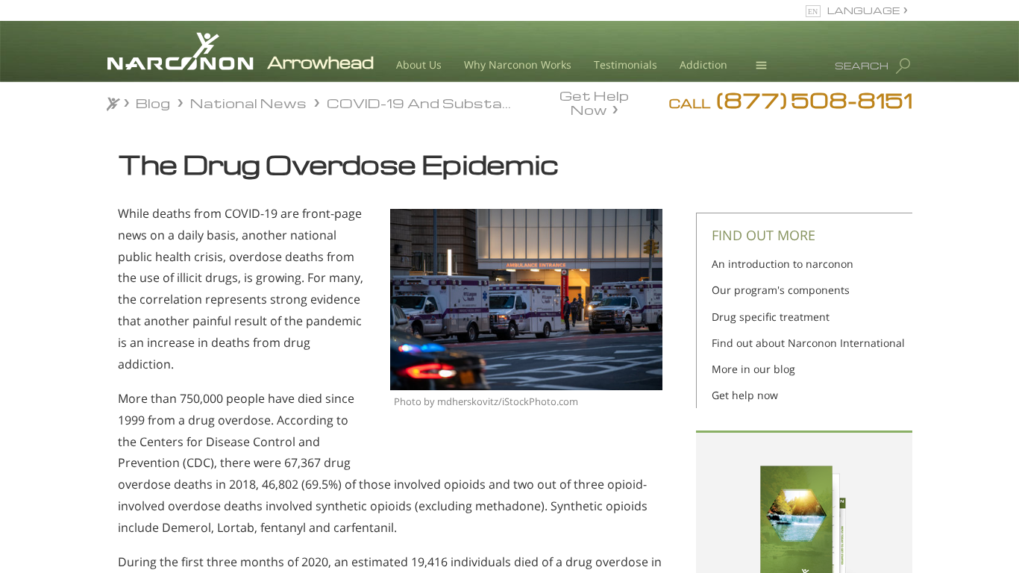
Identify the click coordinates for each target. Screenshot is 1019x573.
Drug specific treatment (771, 317)
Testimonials (625, 64)
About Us (419, 64)
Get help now (745, 395)
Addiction (703, 64)
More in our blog (753, 369)
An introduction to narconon (782, 264)
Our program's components (781, 290)
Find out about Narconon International (808, 343)
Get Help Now (594, 101)
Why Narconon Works (517, 64)
